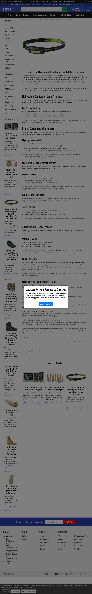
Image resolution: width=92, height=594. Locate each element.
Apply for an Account (46, 304)
